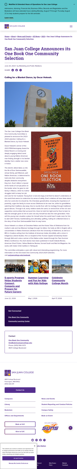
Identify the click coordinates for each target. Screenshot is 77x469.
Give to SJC (20, 431)
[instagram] (36, 440)
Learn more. (9, 17)
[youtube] (32, 440)
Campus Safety (47, 410)
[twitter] (44, 440)
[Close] (35, 446)
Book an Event (47, 415)
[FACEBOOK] (16, 70)
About (13, 36)
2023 (43, 36)
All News (36, 36)
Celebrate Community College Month (60, 280)
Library (7, 404)
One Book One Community (18, 317)
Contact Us (20, 390)
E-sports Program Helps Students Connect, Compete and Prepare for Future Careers (14, 284)
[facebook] (40, 440)
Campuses (9, 398)
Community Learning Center (19, 321)
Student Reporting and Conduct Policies (57, 404)
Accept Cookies (18, 458)
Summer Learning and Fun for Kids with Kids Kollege (38, 280)
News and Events (24, 36)
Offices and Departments (14, 415)
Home (7, 36)
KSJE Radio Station (38, 446)
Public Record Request (37, 464)
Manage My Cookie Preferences (18, 463)
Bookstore (8, 410)
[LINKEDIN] (12, 70)
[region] (18, 456)
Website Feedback (65, 464)
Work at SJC (20, 424)
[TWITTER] (20, 70)
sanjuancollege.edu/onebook (19, 255)
